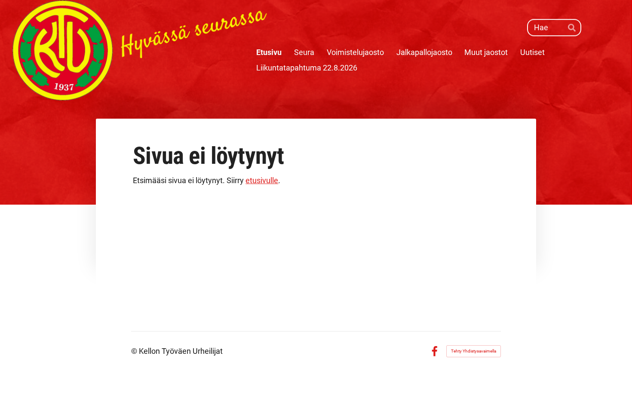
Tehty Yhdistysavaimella (473, 351)
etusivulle (261, 180)
